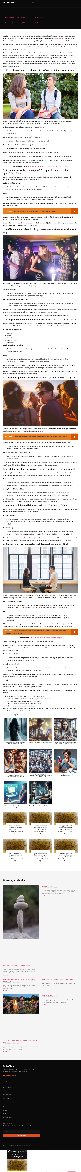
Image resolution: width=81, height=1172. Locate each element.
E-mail (5, 1129)
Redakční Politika (7, 1117)
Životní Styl (6, 1098)
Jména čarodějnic (47, 995)
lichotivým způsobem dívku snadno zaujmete (22, 538)
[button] (24, 2)
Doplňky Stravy (7, 1094)
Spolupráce (6, 1113)
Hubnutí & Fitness (8, 1091)
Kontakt (5, 1110)
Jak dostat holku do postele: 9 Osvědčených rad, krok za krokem (48, 166)
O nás (4, 1106)
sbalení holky (59, 38)
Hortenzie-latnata (47, 886)
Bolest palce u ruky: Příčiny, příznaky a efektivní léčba (57, 979)
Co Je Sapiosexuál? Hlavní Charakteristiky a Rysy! (46, 637)
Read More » (6, 975)
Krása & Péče (7, 1087)
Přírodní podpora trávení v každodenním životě (16, 965)
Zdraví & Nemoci (7, 1084)
